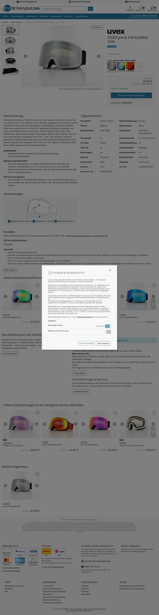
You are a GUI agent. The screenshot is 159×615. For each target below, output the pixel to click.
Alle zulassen (103, 343)
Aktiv (108, 326)
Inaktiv (109, 332)
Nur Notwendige (86, 343)
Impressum (52, 320)
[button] (108, 326)
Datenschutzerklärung (85, 317)
